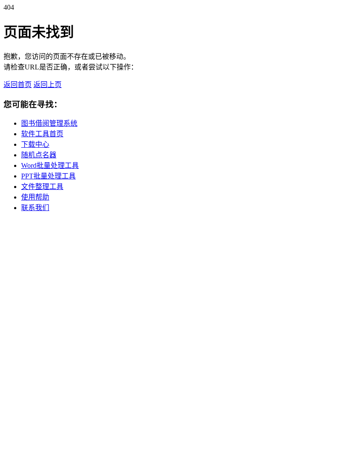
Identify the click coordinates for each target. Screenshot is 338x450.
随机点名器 (38, 155)
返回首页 (18, 84)
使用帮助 (35, 197)
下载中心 (35, 144)
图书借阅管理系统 (49, 123)
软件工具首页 (42, 134)
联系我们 (35, 207)
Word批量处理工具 (50, 165)
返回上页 (47, 84)
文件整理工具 (42, 186)
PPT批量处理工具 (48, 176)
